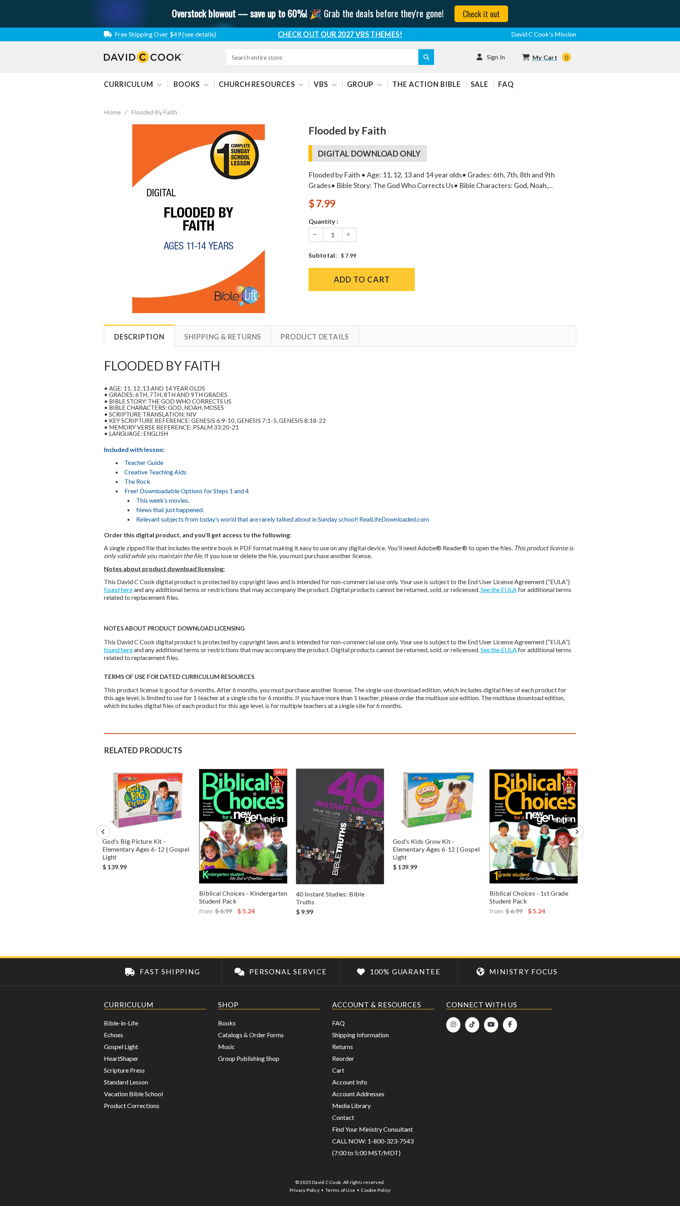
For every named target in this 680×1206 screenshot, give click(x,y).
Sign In (496, 57)
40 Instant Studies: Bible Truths (330, 897)
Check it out (481, 13)
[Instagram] (453, 1025)
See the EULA (498, 589)
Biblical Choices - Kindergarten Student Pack (243, 897)
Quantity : (323, 221)
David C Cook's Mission (543, 34)
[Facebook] (510, 1025)
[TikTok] (472, 1025)
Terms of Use (340, 1190)
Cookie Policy (375, 1190)
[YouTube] (491, 1025)
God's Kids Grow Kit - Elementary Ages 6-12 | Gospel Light (436, 849)
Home (112, 112)
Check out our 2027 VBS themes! (340, 34)
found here (118, 589)
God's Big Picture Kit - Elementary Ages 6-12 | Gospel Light (145, 849)
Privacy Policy (305, 1190)
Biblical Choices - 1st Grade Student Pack (529, 897)
